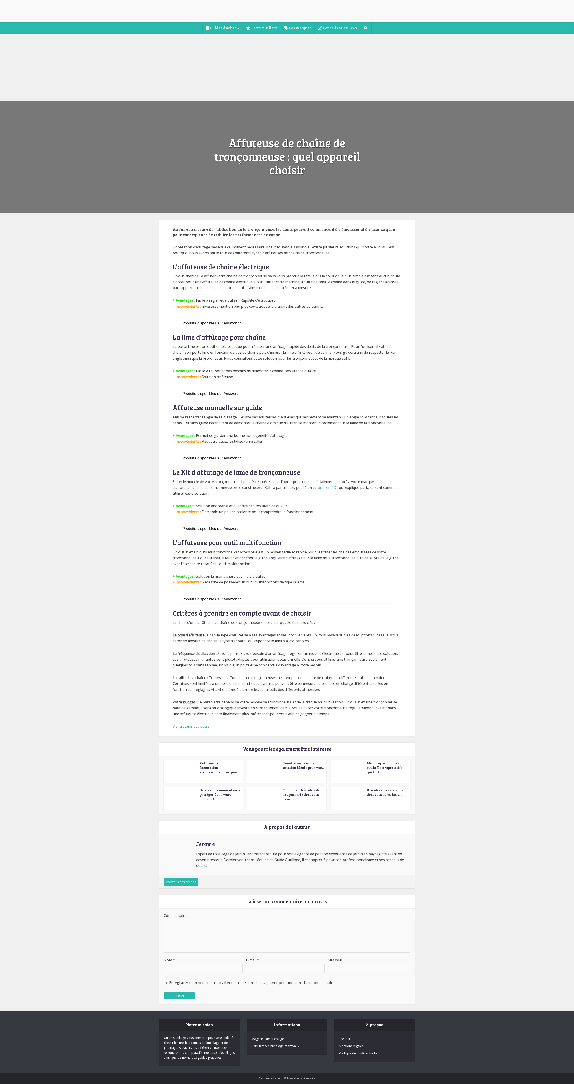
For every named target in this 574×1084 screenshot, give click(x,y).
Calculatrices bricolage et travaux (275, 1046)
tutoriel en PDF (325, 487)
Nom (169, 960)
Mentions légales (351, 1046)
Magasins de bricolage (267, 1039)
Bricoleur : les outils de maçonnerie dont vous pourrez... (301, 794)
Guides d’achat (222, 28)
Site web (335, 960)
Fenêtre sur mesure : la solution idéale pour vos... (303, 765)
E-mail (252, 960)
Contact (344, 1039)
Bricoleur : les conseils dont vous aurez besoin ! (385, 792)
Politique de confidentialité (358, 1053)
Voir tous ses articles (181, 882)
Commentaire (175, 915)
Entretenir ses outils (192, 726)
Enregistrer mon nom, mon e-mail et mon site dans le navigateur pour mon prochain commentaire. (252, 982)
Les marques (299, 28)
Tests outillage (264, 28)
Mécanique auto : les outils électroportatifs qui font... (384, 768)
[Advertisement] (287, 67)
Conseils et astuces (339, 28)
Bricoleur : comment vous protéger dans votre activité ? (220, 794)
